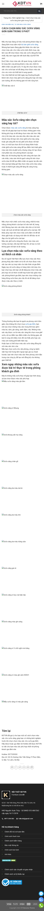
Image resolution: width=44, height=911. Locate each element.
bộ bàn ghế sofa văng (29, 45)
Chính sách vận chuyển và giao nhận (19, 870)
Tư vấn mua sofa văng (23, 24)
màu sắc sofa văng (18, 128)
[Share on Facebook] (16, 767)
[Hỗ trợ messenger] (41, 896)
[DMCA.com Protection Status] (9, 860)
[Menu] (3, 4)
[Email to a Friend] (24, 767)
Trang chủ (7, 18)
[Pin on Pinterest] (28, 767)
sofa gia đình (30, 324)
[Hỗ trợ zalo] (41, 901)
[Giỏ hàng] (41, 3)
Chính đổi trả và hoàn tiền (14, 832)
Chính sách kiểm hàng (13, 841)
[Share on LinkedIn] (32, 767)
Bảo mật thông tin (12, 845)
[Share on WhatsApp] (12, 767)
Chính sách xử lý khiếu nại (14, 874)
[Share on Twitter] (20, 767)
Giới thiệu (8, 854)
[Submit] (40, 11)
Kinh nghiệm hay (18, 18)
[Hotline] (41, 907)
